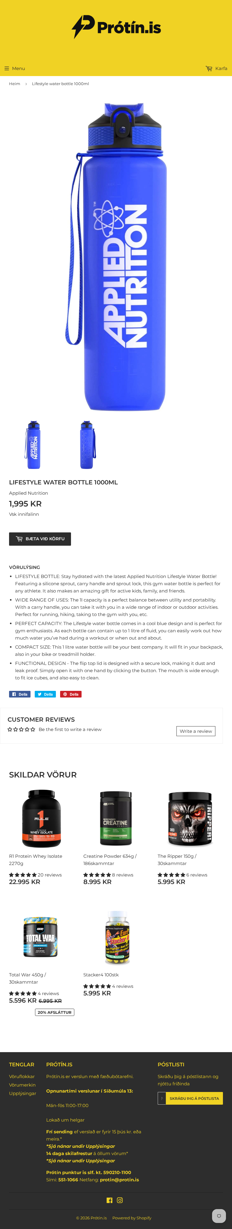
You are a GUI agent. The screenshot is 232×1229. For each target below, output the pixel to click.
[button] (23, 875)
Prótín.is (99, 1217)
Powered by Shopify (131, 1217)
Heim (14, 83)
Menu (18, 68)
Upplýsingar (22, 1093)
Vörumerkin (22, 1085)
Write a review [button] (196, 731)
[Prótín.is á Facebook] (109, 1201)
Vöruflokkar (22, 1076)
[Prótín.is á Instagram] (120, 1201)
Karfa (220, 68)
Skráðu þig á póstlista (194, 1098)
